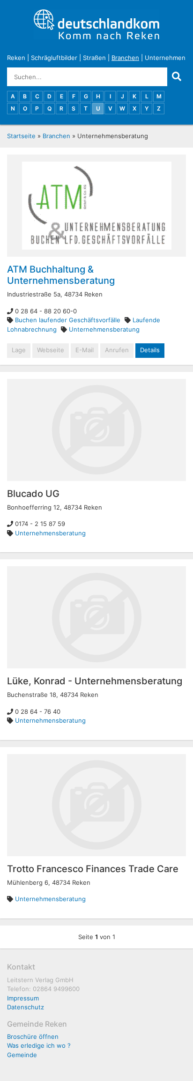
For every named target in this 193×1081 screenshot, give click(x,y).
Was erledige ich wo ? (39, 1045)
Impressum (23, 998)
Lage (19, 350)
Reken (16, 57)
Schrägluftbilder (54, 57)
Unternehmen (165, 57)
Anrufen (117, 350)
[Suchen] (176, 76)
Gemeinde (22, 1055)
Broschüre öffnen (33, 1036)
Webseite (50, 350)
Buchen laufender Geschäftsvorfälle (67, 320)
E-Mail (84, 350)
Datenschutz (25, 1007)
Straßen (94, 57)
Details (150, 350)
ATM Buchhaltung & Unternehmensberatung (61, 275)
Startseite (21, 136)
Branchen (125, 57)
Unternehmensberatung (104, 329)
